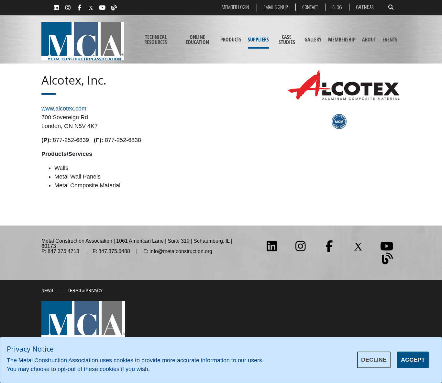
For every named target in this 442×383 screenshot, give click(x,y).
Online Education (197, 39)
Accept (413, 359)
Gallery (313, 39)
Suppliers (258, 39)
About (369, 39)
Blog (337, 7)
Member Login (235, 7)
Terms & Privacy (85, 290)
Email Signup (275, 7)
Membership (342, 39)
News (47, 290)
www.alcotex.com (63, 108)
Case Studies (287, 39)
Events (389, 39)
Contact (310, 7)
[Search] (391, 7)
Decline (374, 359)
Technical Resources (155, 39)
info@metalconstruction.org (180, 251)
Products (230, 39)
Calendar (365, 7)
